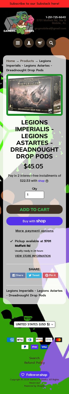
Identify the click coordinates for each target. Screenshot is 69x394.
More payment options (35, 230)
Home (10, 61)
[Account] (29, 43)
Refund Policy (34, 362)
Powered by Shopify (34, 386)
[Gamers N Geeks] (18, 23)
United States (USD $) (33, 324)
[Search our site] (51, 43)
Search (34, 358)
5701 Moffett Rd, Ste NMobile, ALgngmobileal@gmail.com (50, 24)
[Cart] (40, 43)
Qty (34, 188)
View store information (33, 256)
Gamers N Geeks (39, 379)
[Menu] (18, 43)
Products (27, 61)
